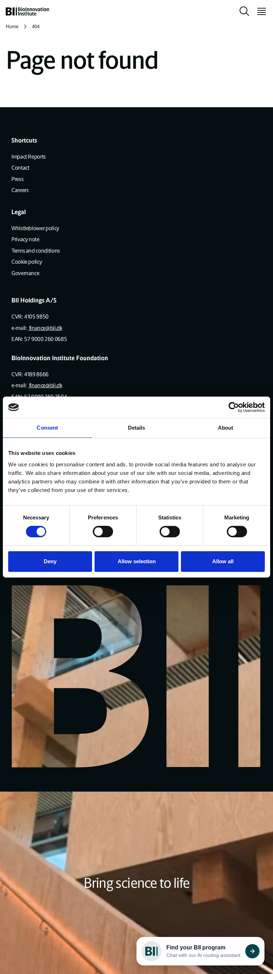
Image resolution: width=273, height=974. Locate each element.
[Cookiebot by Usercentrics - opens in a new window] (234, 407)
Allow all (223, 561)
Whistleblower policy (35, 228)
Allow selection (137, 561)
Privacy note (25, 239)
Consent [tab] (47, 428)
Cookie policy (26, 261)
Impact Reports (28, 156)
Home (12, 27)
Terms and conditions (35, 250)
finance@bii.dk (45, 328)
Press (17, 179)
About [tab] (226, 428)
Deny (50, 561)
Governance (25, 273)
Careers (19, 190)
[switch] (103, 531)
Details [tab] (136, 428)
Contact (20, 167)
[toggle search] (244, 11)
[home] (27, 11)
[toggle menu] (258, 11)
